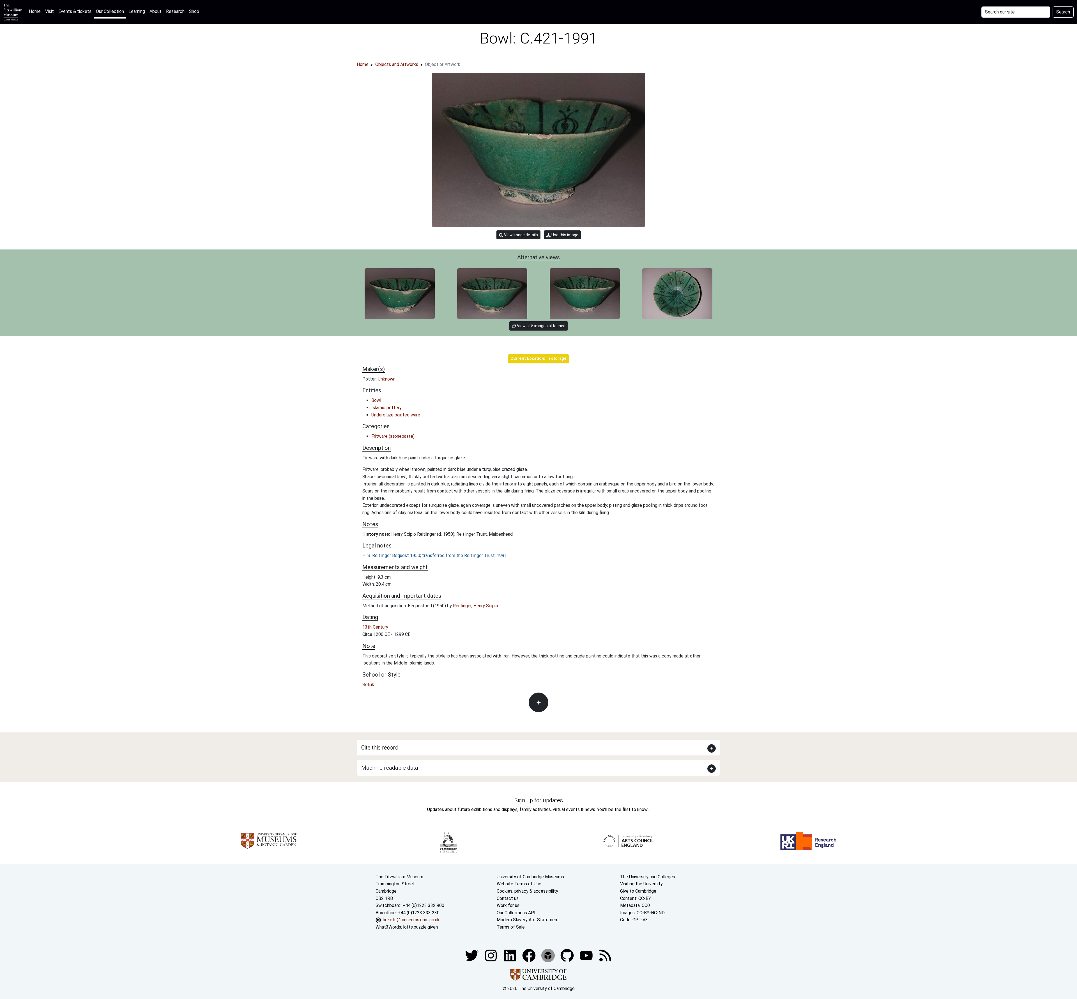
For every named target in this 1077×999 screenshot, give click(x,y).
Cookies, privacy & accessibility (527, 891)
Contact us (508, 898)
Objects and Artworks (396, 64)
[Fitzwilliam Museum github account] (567, 955)
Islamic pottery (386, 407)
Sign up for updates (538, 800)
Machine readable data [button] (389, 767)
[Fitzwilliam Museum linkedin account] (529, 955)
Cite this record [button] (379, 747)
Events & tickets (74, 11)
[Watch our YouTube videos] (586, 955)
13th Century (375, 627)
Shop (194, 11)
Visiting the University (641, 883)
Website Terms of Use (519, 883)
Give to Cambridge (638, 891)
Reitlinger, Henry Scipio (475, 605)
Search (1063, 12)
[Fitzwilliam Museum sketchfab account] (548, 955)
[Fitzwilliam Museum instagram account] (491, 955)
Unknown (386, 379)
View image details (520, 235)
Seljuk (368, 684)
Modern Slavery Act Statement (528, 919)
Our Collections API (516, 912)
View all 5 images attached (540, 326)
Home (36, 11)
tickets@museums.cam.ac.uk (410, 919)
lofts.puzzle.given (420, 927)
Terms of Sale (511, 927)
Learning (136, 11)
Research (175, 11)
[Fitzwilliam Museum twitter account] (472, 955)
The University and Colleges (647, 876)
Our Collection (110, 11)
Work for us (508, 905)
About (155, 11)
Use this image (564, 235)
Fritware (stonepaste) (393, 436)
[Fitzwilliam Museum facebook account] (510, 955)
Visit (49, 11)
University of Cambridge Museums (530, 876)
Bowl (376, 400)
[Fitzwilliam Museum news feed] (605, 955)
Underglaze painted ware (395, 415)
